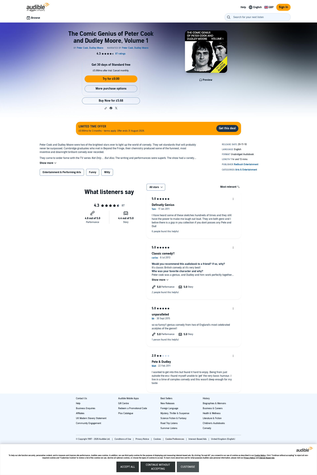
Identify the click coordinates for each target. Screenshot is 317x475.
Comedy (207, 428)
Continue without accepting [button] (158, 467)
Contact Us (81, 398)
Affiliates (80, 413)
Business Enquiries (85, 408)
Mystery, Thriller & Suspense (174, 413)
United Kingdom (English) (223, 439)
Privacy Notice (249, 458)
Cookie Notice (260, 455)
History (206, 398)
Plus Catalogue (125, 413)
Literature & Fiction (212, 418)
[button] (105, 108)
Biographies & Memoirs (214, 403)
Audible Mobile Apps (128, 398)
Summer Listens (168, 428)
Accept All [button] (127, 467)
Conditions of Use (123, 439)
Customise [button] (187, 467)
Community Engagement (88, 423)
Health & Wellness (212, 413)
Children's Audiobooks (214, 423)
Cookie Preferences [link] (174, 439)
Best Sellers (166, 398)
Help (78, 403)
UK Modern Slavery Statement (91, 418)
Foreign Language (169, 408)
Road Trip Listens (169, 423)
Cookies (157, 439)
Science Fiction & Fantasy (173, 418)
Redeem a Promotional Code (132, 408)
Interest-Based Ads (266, 458)
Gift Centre (123, 403)
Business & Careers (213, 408)
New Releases (167, 403)
